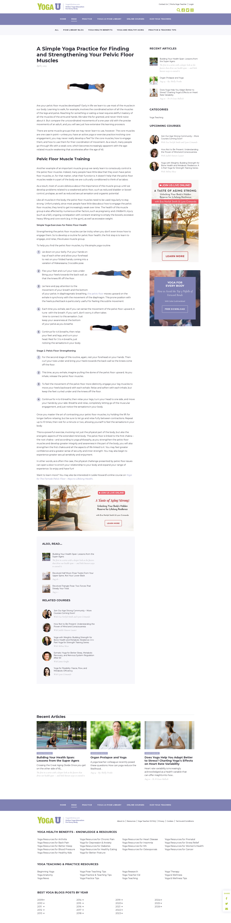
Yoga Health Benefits (100, 30)
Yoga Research (130, 871)
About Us (120, 821)
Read (74, 19)
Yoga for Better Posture (92, 852)
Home (63, 19)
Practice (87, 19)
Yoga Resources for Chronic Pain (97, 839)
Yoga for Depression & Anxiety (95, 842)
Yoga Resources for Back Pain (53, 842)
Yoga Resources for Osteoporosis (139, 849)
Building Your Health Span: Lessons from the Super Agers (73, 555)
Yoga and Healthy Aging (130, 30)
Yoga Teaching (156, 117)
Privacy (161, 821)
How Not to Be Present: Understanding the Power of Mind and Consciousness (74, 625)
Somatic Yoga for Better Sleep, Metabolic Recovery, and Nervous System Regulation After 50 (74, 655)
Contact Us (163, 4)
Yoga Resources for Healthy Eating (98, 849)
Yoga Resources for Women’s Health (184, 846)
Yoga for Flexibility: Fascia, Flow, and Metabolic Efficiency (70, 669)
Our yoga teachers (160, 19)
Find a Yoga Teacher (178, 4)
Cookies (170, 821)
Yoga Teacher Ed (131, 875)
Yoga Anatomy (45, 875)
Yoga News (43, 878)
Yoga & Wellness (173, 875)
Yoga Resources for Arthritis (52, 839)
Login (191, 4)
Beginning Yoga (45, 871)
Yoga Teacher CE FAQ (147, 821)
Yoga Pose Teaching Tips (93, 871)
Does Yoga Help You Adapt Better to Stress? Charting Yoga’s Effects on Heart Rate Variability (179, 92)
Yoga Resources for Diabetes (95, 846)
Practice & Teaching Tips (162, 30)
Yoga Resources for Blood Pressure (56, 849)
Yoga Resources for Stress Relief (182, 842)
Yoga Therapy (172, 871)
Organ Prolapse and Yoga (172, 78)
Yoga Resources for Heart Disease (140, 839)
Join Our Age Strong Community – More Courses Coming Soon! (73, 611)
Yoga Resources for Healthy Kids (54, 852)
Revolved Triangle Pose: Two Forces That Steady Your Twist (71, 587)
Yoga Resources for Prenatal (180, 839)
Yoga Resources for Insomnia (137, 842)
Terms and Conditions (185, 821)
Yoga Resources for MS (134, 846)
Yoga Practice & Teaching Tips (95, 875)
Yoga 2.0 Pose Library (109, 19)
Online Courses (135, 19)
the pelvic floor (95, 293)
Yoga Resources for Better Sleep (54, 846)
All (57, 30)
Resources (131, 821)
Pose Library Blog (73, 30)
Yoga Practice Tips (89, 878)
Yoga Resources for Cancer (179, 849)
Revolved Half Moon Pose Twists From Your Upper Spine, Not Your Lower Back (72, 574)
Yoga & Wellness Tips (176, 878)
